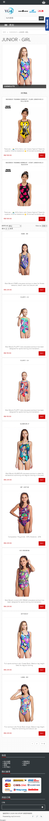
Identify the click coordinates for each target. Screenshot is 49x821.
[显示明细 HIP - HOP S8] (24, 513)
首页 (4, 32)
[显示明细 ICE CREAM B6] (24, 576)
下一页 (43, 743)
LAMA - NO (24, 677)
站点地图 (7, 761)
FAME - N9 (24, 234)
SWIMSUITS (9, 86)
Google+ (3, 820)
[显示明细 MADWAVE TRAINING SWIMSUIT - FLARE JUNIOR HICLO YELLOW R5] (24, 125)
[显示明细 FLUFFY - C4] (24, 386)
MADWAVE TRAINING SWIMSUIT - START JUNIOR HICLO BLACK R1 (24, 163)
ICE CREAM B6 (25, 550)
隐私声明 (7, 763)
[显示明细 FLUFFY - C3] (24, 323)
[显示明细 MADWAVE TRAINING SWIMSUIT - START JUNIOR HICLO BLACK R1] (24, 188)
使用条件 (26, 763)
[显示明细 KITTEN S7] (24, 639)
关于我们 (7, 767)
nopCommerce (15, 816)
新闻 (5, 765)
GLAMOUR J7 (24, 424)
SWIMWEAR (13, 32)
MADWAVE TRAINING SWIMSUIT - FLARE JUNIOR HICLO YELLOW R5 (24, 100)
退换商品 (26, 761)
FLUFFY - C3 (25, 297)
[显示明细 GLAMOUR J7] (24, 449)
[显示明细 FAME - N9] (24, 259)
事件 (25, 765)
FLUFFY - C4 (24, 360)
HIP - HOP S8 (24, 487)
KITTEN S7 (24, 614)
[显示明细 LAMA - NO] (24, 703)
